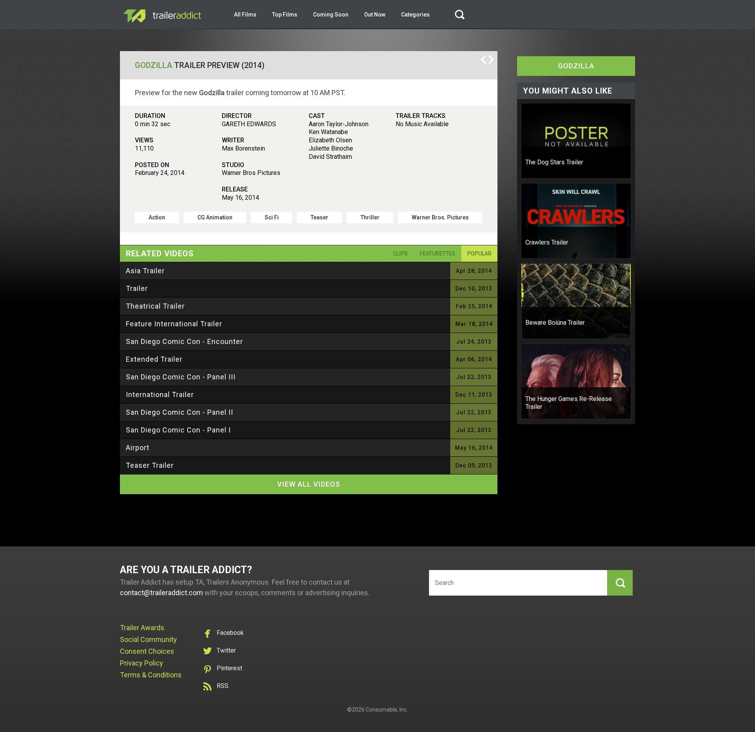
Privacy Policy (141, 663)
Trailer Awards (142, 627)
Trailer (137, 288)
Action (157, 217)
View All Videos (308, 484)
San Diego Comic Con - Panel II (179, 412)
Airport (137, 447)
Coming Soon (330, 14)
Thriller (370, 217)
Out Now (374, 14)
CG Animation (214, 217)
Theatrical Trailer (155, 306)
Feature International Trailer (174, 324)
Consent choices (147, 651)
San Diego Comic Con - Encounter (184, 341)
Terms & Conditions (151, 675)
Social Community (148, 639)
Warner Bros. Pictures (440, 217)
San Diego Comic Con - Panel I (178, 430)
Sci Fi (272, 217)
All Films (245, 14)
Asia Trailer (145, 271)
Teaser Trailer (150, 465)
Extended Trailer (154, 359)
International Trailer (160, 394)
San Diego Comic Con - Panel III (181, 377)
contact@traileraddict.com (161, 593)
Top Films (284, 14)
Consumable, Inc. (387, 709)
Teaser (319, 217)
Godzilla (153, 65)
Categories (415, 14)
